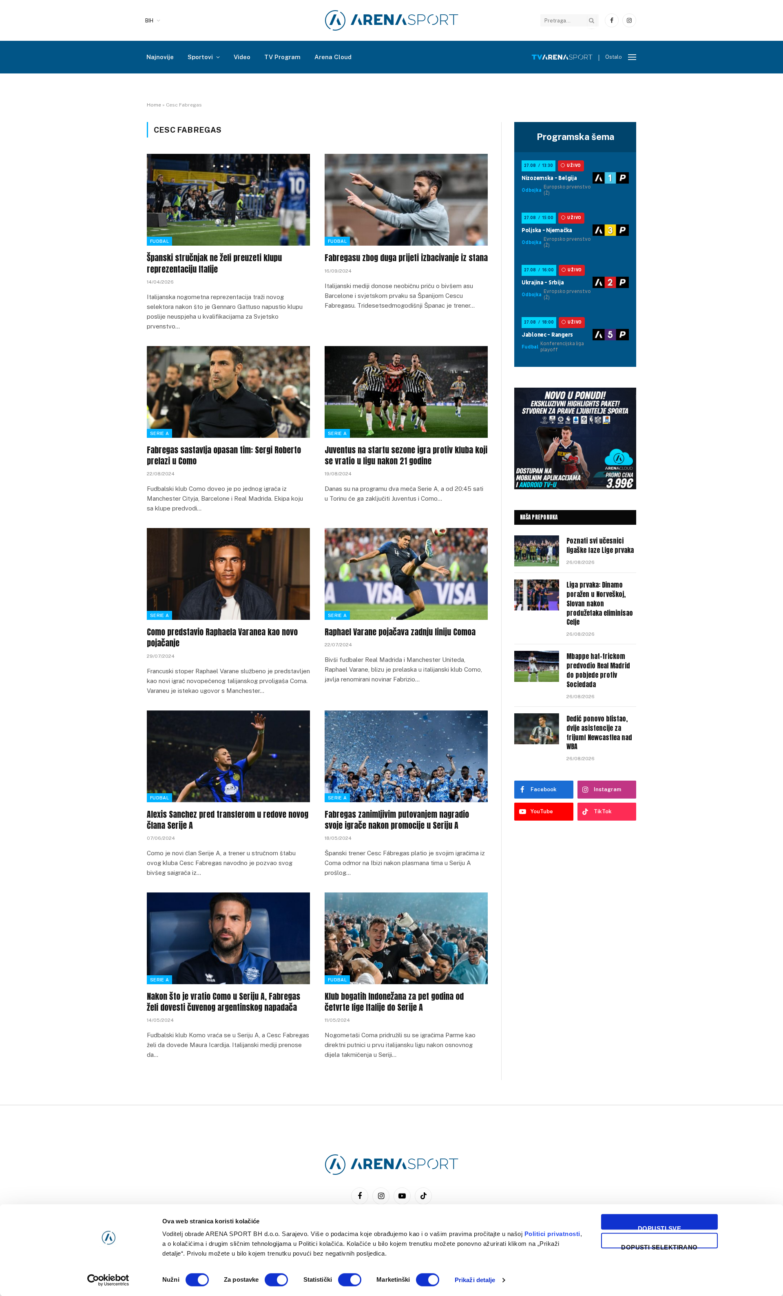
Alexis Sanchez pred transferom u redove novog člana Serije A (227, 820)
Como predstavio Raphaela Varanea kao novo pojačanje (222, 637)
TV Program (282, 56)
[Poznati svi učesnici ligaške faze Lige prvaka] (536, 550)
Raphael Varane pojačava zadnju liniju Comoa (400, 631)
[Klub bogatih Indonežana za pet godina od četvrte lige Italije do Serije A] (406, 938)
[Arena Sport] (391, 20)
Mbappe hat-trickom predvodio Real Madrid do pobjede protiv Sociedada (598, 670)
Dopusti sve (659, 1227)
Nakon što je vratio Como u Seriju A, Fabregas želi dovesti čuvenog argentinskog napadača (223, 1002)
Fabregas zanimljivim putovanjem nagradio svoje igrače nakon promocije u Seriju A (397, 820)
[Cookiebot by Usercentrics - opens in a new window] (108, 1280)
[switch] (276, 1279)
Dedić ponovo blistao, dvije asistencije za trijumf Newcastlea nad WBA (599, 733)
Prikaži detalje (475, 1279)
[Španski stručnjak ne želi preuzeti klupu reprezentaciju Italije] (228, 200)
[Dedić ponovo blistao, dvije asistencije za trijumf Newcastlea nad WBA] (536, 728)
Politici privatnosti (552, 1233)
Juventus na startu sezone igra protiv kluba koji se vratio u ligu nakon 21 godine (406, 455)
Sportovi (200, 56)
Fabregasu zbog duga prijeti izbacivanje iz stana (406, 257)
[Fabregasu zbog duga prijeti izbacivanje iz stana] (406, 200)
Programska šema (575, 136)
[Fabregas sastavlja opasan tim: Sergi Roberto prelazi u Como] (228, 392)
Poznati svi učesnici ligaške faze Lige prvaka (600, 545)
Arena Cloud (333, 56)
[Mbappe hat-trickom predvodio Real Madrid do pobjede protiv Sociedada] (536, 666)
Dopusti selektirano (659, 1246)
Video (242, 56)
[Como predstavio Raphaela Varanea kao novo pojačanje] (228, 574)
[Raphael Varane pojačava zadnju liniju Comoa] (406, 574)
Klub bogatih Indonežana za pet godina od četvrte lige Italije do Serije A (394, 1002)
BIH (149, 21)
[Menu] (632, 57)
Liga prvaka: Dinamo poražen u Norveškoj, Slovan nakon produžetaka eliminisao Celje (599, 603)
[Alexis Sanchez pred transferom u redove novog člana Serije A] (228, 756)
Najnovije (160, 56)
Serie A (159, 433)
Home (154, 105)
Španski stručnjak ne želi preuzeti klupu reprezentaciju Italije (214, 263)
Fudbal (159, 241)
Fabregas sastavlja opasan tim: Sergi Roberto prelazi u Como (224, 455)
